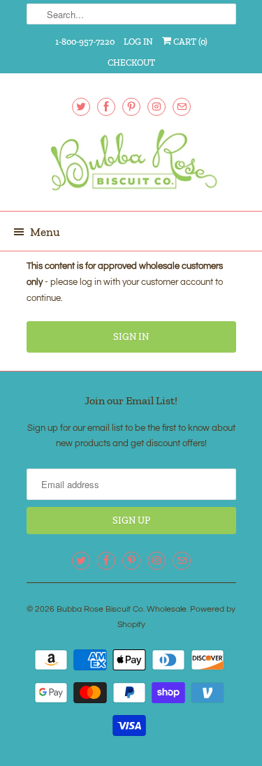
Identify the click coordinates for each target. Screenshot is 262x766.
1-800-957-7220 (85, 41)
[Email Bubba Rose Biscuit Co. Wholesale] (182, 106)
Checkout (131, 62)
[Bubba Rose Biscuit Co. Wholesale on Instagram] (156, 106)
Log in (138, 41)
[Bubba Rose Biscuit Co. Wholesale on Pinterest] (131, 106)
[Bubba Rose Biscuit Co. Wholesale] (131, 164)
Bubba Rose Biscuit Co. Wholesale (122, 609)
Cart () (189, 41)
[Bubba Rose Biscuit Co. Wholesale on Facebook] (106, 106)
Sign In (131, 337)
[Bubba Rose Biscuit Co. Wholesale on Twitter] (81, 106)
